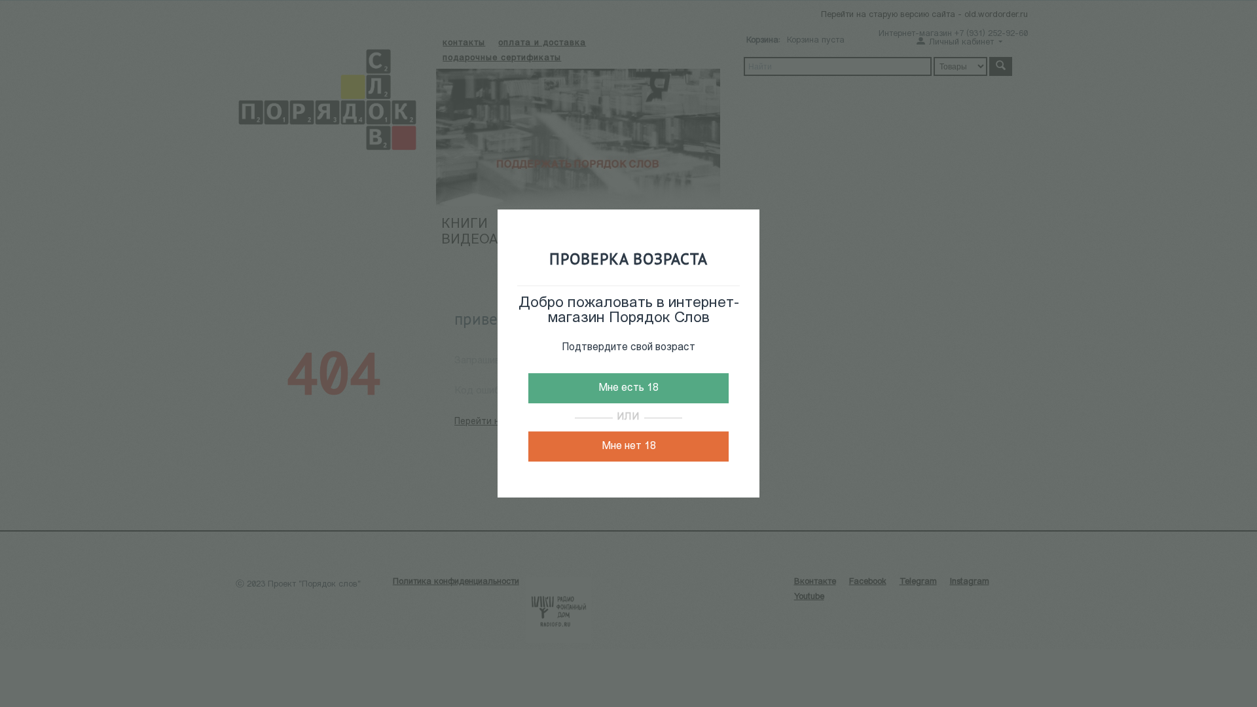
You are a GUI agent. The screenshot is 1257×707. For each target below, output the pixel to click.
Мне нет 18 (629, 446)
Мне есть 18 (628, 388)
